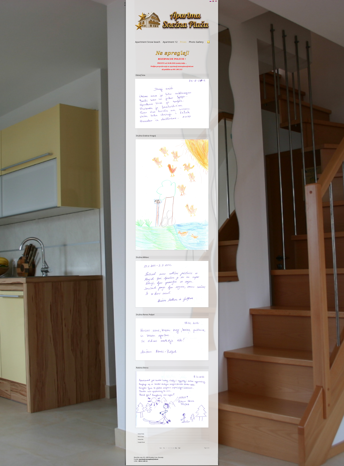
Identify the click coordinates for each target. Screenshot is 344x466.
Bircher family (141, 436)
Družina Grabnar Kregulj (146, 136)
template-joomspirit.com (217, 458)
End (179, 448)
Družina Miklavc (142, 257)
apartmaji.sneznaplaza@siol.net (181, 66)
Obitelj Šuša (140, 75)
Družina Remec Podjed (145, 314)
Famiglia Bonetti (141, 442)
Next (176, 448)
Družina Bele (140, 439)
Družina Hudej (141, 434)
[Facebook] (208, 42)
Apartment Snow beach (147, 41)
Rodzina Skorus (142, 368)
